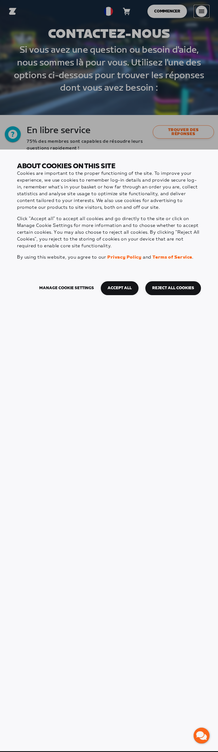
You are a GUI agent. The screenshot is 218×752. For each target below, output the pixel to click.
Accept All (120, 288)
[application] (201, 735)
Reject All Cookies (173, 288)
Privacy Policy (124, 257)
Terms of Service (172, 257)
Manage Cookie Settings (66, 288)
